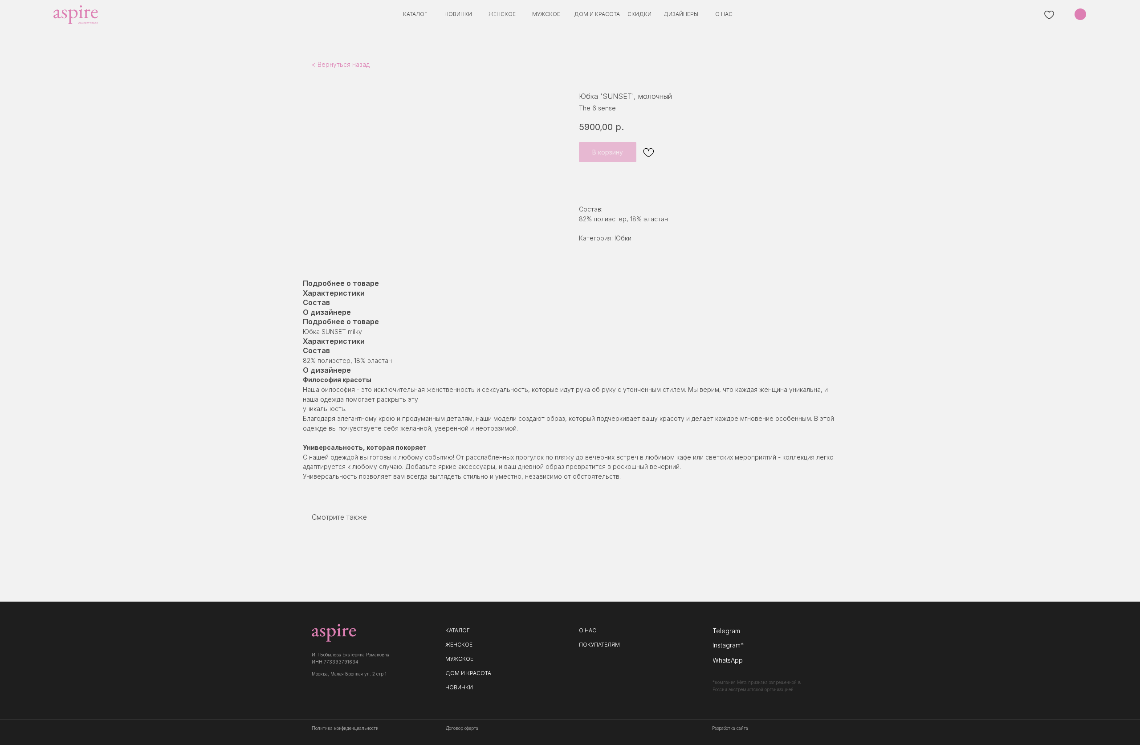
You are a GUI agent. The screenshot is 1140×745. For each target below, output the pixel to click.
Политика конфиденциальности (345, 728)
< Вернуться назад (341, 64)
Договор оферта (462, 728)
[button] (681, 14)
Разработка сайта (730, 728)
